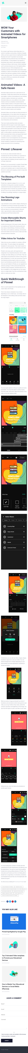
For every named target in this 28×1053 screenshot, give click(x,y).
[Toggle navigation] (22, 2)
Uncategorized (6, 934)
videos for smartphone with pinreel (10, 895)
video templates (18, 893)
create (4, 207)
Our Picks (3, 47)
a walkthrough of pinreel (7, 886)
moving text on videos (18, 891)
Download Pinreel (19, 881)
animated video (19, 886)
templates (20, 183)
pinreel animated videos (7, 893)
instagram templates (6, 891)
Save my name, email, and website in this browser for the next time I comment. (14, 1035)
